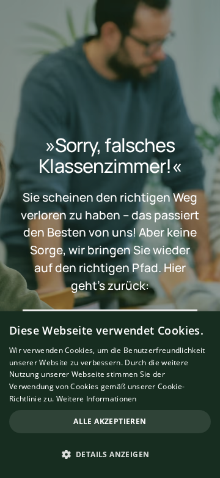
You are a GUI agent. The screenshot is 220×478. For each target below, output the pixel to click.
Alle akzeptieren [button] (109, 421)
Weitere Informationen (96, 398)
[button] (110, 455)
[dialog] (110, 394)
